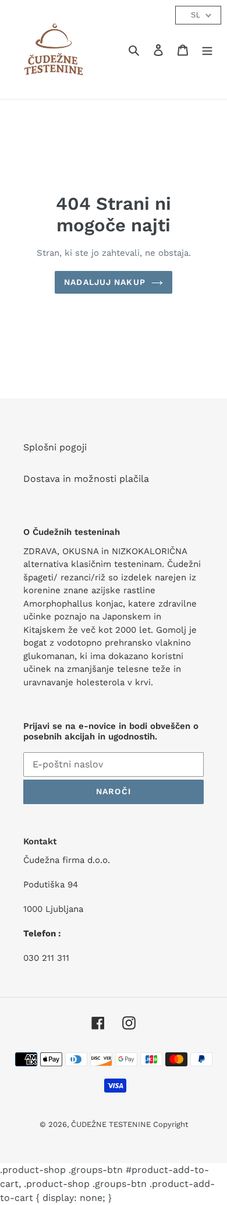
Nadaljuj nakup (105, 282)
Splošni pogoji (55, 447)
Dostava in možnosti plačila (86, 478)
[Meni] (207, 49)
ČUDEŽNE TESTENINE (112, 1124)
